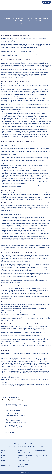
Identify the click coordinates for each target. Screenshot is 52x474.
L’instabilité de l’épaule (40, 450)
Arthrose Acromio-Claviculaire (25, 455)
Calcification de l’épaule (24, 457)
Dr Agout (3, 452)
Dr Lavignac (4, 457)
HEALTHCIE (27, 472)
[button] (2, 2)
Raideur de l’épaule (39, 452)
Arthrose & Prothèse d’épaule (25, 452)
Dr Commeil (4, 455)
